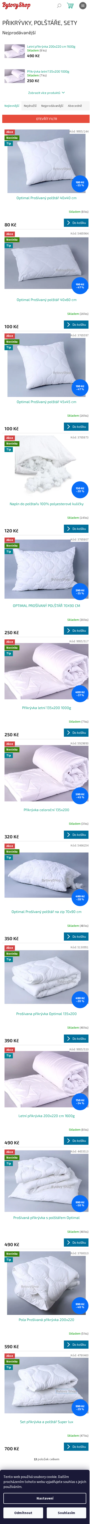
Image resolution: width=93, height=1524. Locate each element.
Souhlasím (66, 1512)
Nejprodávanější (52, 106)
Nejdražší (30, 106)
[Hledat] (59, 5)
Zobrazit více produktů (44, 93)
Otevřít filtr (46, 119)
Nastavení (45, 1498)
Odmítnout (23, 1512)
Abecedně (75, 106)
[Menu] (82, 5)
